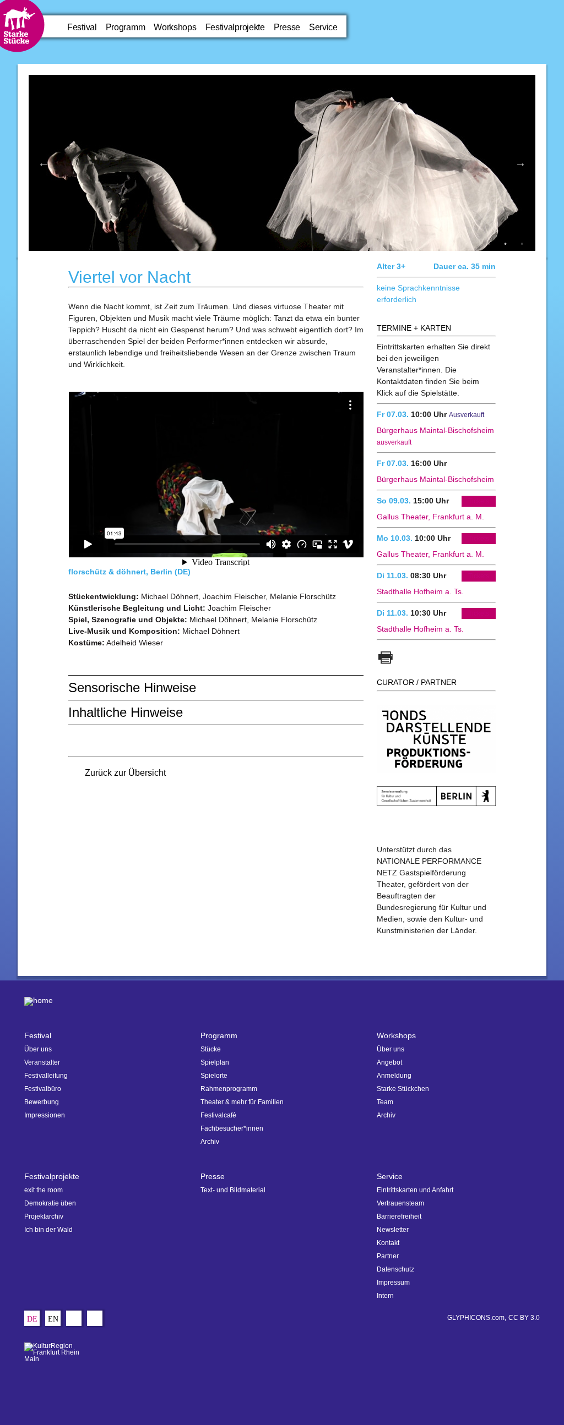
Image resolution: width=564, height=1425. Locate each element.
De (32, 1319)
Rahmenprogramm (228, 1089)
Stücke (210, 1049)
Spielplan (214, 1062)
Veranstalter (42, 1062)
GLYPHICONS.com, (476, 1318)
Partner (388, 1256)
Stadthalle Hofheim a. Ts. (420, 591)
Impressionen (44, 1115)
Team (385, 1102)
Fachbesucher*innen (231, 1128)
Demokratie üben (50, 1203)
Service (323, 27)
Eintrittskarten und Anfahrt (415, 1190)
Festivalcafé (218, 1115)
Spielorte (213, 1075)
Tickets (478, 501)
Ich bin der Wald (48, 1230)
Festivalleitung (46, 1075)
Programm (125, 27)
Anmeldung (394, 1075)
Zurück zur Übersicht (125, 772)
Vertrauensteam (400, 1203)
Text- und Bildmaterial (232, 1190)
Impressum (393, 1282)
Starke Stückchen (403, 1089)
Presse (287, 27)
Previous (43, 162)
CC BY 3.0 (524, 1318)
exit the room (43, 1190)
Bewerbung (41, 1102)
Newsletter (393, 1230)
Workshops (175, 27)
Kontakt (388, 1243)
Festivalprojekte (235, 27)
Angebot (389, 1062)
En (53, 1319)
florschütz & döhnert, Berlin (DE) (129, 571)
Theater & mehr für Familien (242, 1102)
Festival (82, 27)
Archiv (209, 1142)
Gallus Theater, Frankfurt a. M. (430, 516)
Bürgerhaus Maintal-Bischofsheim (435, 479)
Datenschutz (395, 1269)
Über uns (38, 1049)
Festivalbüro (42, 1089)
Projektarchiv (43, 1216)
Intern (385, 1296)
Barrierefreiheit (399, 1216)
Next (520, 162)
